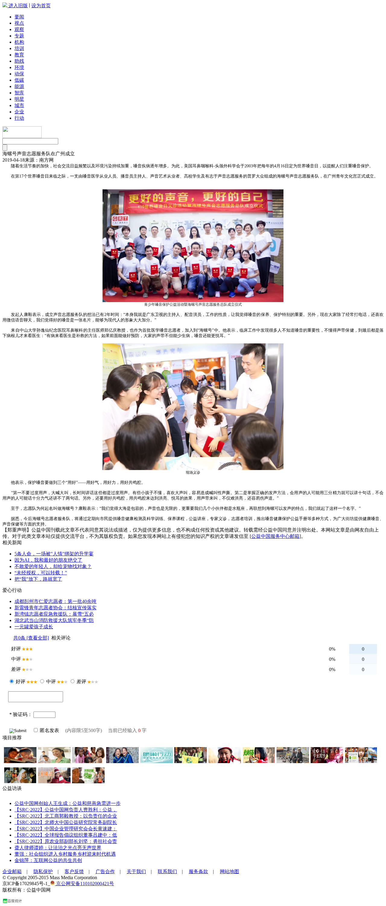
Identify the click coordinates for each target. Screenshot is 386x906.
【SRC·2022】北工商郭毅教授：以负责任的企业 (65, 816)
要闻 (19, 16)
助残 (19, 61)
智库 (19, 92)
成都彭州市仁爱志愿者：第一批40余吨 (55, 601)
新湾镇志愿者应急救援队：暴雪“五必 (54, 614)
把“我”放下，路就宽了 (38, 579)
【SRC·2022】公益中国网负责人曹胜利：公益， (65, 809)
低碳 (19, 80)
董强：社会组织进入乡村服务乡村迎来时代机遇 (65, 854)
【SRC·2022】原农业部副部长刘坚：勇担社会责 (65, 841)
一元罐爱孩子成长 (33, 626)
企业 (19, 111)
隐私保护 (43, 871)
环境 (19, 67)
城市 (19, 105)
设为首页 (41, 5)
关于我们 (136, 871)
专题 (19, 35)
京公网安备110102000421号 (84, 883)
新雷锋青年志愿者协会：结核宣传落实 (55, 607)
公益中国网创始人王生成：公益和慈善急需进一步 (67, 803)
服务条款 (198, 871)
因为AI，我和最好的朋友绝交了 (48, 560)
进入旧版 (18, 5)
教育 (19, 54)
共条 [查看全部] (31, 637)
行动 (19, 118)
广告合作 (105, 871)
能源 (19, 86)
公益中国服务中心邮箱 (275, 536)
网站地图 (229, 871)
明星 (19, 99)
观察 (19, 29)
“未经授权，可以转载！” (40, 572)
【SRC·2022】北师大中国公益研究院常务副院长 (65, 822)
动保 (19, 73)
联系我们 (167, 871)
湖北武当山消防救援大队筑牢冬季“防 (54, 620)
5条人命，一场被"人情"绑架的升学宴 (53, 553)
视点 (19, 23)
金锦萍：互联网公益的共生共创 (48, 860)
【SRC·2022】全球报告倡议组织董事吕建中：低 (65, 835)
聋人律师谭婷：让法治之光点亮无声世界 (57, 847)
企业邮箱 (12, 871)
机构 (19, 42)
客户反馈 (74, 871)
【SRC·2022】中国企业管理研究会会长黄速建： (65, 828)
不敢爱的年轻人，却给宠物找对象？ (53, 566)
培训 (19, 48)
